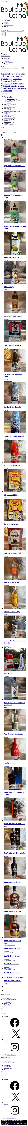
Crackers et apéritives (9, 107)
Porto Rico (5, 86)
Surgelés (6, 123)
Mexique (15, 81)
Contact (6, 22)
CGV (5, 1006)
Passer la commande (8, 25)
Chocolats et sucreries (9, 104)
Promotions (6, 120)
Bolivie (12, 74)
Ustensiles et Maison (8, 124)
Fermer (2, 66)
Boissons (6, 96)
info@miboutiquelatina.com (10, 999)
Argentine (5, 74)
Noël (5, 114)
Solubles (9, 103)
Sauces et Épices (7, 122)
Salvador (15, 88)
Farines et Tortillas (8, 109)
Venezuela (7, 90)
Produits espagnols (8, 119)
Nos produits (7, 1002)
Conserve (6, 105)
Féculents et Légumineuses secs (11, 111)
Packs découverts (8, 115)
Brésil (18, 74)
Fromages (6, 112)
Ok (8, 1124)
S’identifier (6, 23)
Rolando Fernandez (11, 1055)
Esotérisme (6, 108)
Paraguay (20, 83)
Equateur (4, 79)
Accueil (2, 129)
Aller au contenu (4, 1)
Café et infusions (10, 99)
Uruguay (22, 88)
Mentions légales (7, 1004)
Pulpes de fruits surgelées (12, 100)
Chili (23, 74)
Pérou (11, 86)
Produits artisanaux (8, 118)
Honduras (5, 81)
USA (1, 91)
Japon (10, 81)
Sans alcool (9, 101)
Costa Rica (14, 76)
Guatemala (17, 79)
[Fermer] (3, 34)
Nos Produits (7, 20)
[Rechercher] (1, 29)
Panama (12, 83)
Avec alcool (9, 97)
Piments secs (7, 116)
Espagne (10, 79)
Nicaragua (5, 83)
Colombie (5, 76)
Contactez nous (7, 1003)
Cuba (20, 76)
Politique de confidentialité (15, 1124)
